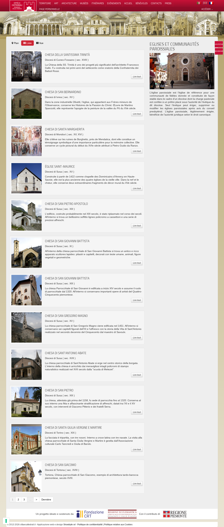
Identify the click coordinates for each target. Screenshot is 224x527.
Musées (84, 3)
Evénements (114, 3)
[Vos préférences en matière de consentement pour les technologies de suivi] (6, 521)
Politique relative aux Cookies (118, 524)
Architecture (69, 3)
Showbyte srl (69, 524)
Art (56, 3)
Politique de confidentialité (90, 524)
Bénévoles (142, 3)
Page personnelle (49, 9)
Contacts (156, 3)
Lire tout (137, 76)
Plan (16, 43)
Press (168, 3)
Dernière (46, 499)
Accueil (128, 3)
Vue (40, 43)
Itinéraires (98, 3)
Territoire (45, 3)
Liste (29, 43)
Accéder (206, 9)
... (30, 499)
